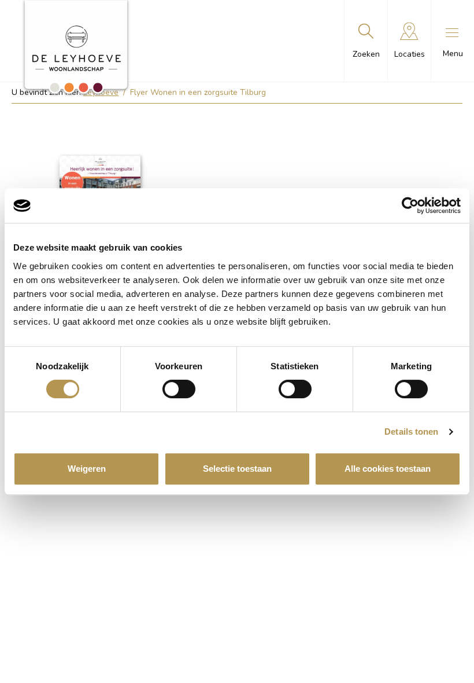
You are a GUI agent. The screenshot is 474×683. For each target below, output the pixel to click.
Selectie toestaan (237, 468)
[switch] (178, 389)
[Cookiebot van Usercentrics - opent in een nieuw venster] (410, 205)
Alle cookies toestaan (388, 468)
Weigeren (87, 468)
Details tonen (411, 431)
